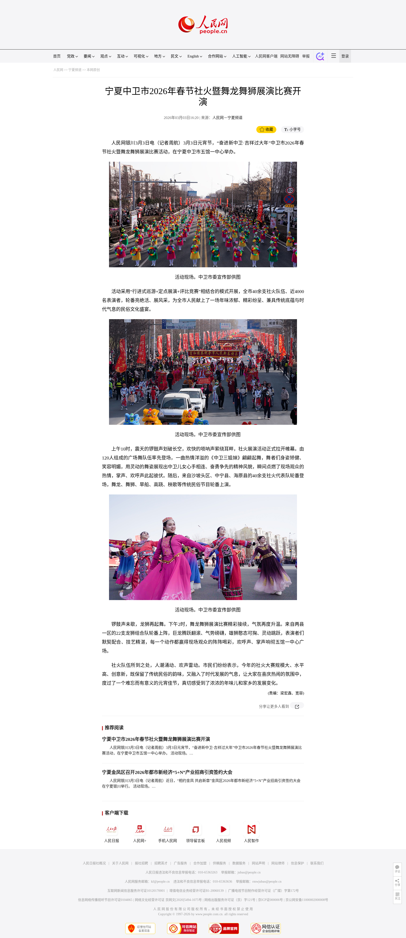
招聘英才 (161, 863)
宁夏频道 (75, 70)
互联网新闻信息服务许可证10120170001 (136, 890)
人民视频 (223, 841)
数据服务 (239, 863)
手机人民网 (167, 841)
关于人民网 (120, 863)
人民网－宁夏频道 (227, 118)
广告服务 (180, 863)
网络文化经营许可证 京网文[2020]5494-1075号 (168, 900)
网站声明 (258, 863)
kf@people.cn (160, 881)
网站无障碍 (289, 56)
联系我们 (317, 863)
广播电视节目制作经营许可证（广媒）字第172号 (263, 890)
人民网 (58, 70)
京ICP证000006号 (270, 900)
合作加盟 (200, 863)
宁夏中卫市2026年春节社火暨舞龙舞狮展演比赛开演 (156, 739)
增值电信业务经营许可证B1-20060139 (196, 890)
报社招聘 (141, 863)
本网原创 (93, 70)
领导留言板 (195, 841)
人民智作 (251, 841)
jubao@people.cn (249, 872)
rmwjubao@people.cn (266, 881)
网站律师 (278, 863)
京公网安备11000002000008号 (306, 900)
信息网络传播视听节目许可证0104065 (105, 900)
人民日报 (111, 841)
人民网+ (139, 841)
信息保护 (297, 863)
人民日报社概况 (94, 863)
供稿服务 (219, 863)
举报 (306, 56)
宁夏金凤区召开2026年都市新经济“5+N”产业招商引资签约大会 (167, 772)
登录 (345, 56)
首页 (57, 56)
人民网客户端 (266, 56)
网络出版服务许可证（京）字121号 (229, 900)
